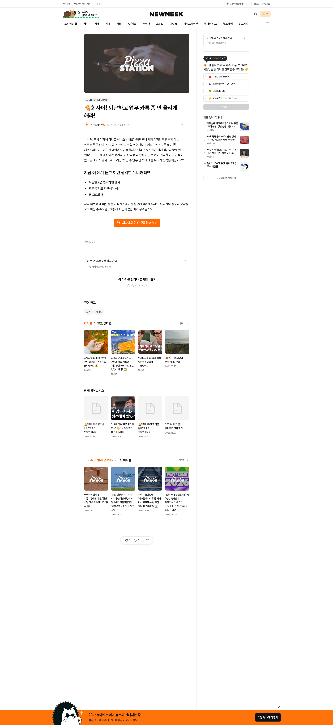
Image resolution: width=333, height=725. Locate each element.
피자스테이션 (190, 23)
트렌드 (160, 23)
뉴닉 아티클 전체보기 (226, 178)
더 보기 (182, 323)
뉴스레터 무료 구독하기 (83, 3)
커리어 (146, 23)
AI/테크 (132, 23)
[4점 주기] (141, 286)
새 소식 (99, 3)
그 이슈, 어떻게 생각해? (97, 100)
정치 (85, 23)
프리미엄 (69, 23)
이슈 (172, 23)
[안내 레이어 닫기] (279, 706)
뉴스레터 (228, 23)
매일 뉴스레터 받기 (268, 717)
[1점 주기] (128, 286)
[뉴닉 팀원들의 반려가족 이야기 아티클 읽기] (80, 14)
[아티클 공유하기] (181, 124)
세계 (108, 23)
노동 (88, 311)
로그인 (265, 14)
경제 (97, 23)
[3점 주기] (137, 286)
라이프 (99, 311)
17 (147, 540)
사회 (119, 23)
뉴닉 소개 (66, 3)
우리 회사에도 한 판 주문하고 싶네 (136, 223)
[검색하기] (256, 14)
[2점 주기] (133, 286)
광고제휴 (244, 23)
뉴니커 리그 (210, 23)
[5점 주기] (145, 286)
